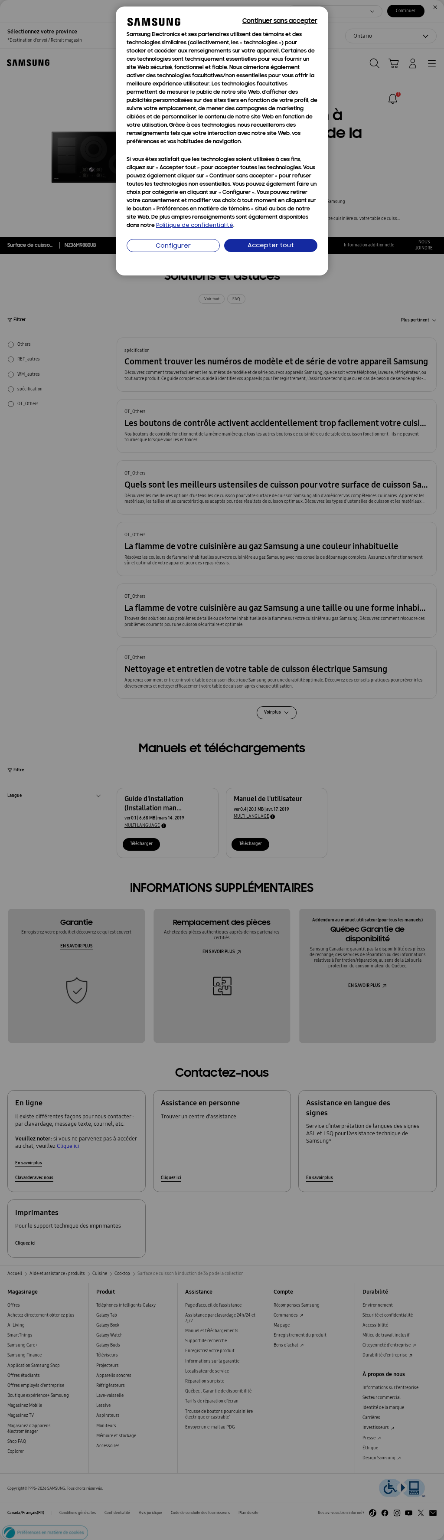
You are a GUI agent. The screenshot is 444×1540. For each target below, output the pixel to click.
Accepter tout (271, 245)
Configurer (173, 246)
